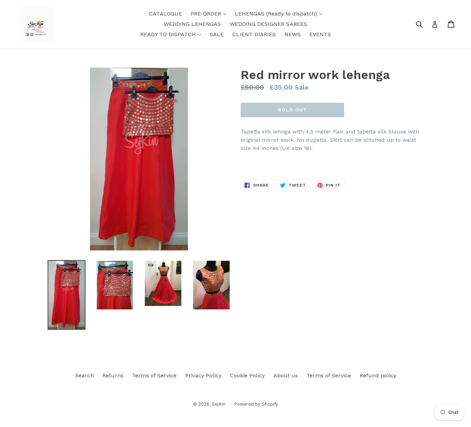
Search (84, 375)
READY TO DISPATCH (172, 34)
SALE (217, 34)
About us (285, 375)
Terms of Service (154, 375)
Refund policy (378, 375)
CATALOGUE (165, 13)
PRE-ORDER (210, 13)
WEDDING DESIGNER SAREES (268, 24)
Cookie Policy (247, 375)
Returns (112, 375)
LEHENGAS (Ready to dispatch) (280, 13)
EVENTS (320, 34)
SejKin (219, 404)
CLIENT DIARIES (254, 34)
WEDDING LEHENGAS (192, 24)
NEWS (292, 34)
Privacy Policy (203, 375)
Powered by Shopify (256, 404)
